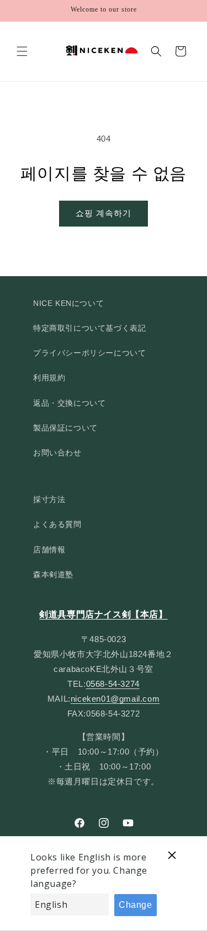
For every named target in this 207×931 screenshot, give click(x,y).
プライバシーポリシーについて (89, 352)
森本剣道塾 (53, 574)
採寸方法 (49, 499)
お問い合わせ (57, 452)
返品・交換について (69, 403)
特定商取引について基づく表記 (89, 328)
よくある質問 (57, 524)
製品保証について (65, 427)
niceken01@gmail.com (115, 698)
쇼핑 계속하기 (103, 213)
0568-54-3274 (113, 683)
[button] (22, 51)
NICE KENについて (68, 303)
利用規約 (49, 377)
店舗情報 (49, 549)
